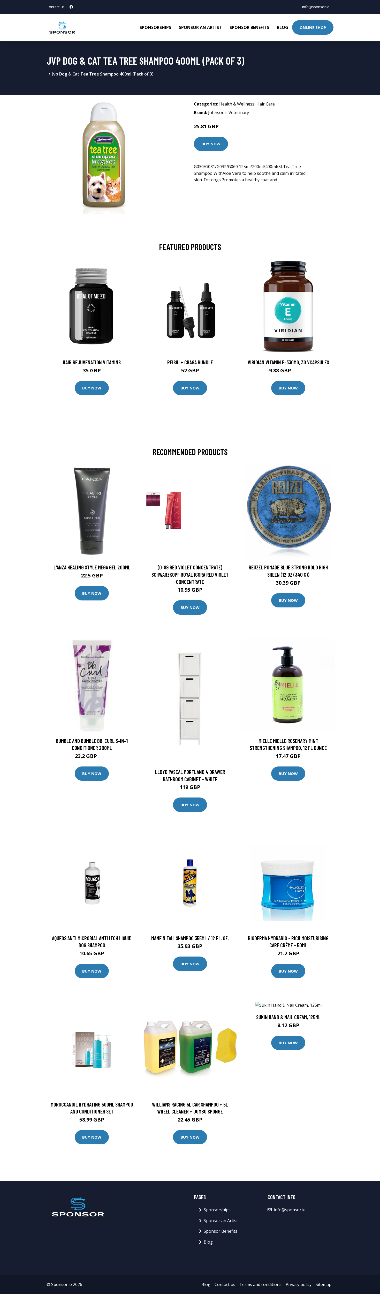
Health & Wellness (236, 104)
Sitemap (323, 1284)
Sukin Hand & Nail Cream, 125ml (288, 1017)
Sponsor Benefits (249, 27)
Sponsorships (155, 27)
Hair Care (265, 104)
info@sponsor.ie (315, 6)
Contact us (225, 1284)
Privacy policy (298, 1284)
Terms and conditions (260, 1284)
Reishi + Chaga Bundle (190, 362)
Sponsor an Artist (200, 27)
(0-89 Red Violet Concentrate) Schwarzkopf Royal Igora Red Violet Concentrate (190, 574)
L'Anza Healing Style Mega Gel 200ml (92, 567)
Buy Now (211, 143)
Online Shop (313, 27)
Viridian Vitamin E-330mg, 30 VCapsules (288, 362)
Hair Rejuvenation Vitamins (92, 362)
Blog (282, 27)
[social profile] (71, 7)
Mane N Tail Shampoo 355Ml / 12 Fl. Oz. (190, 938)
